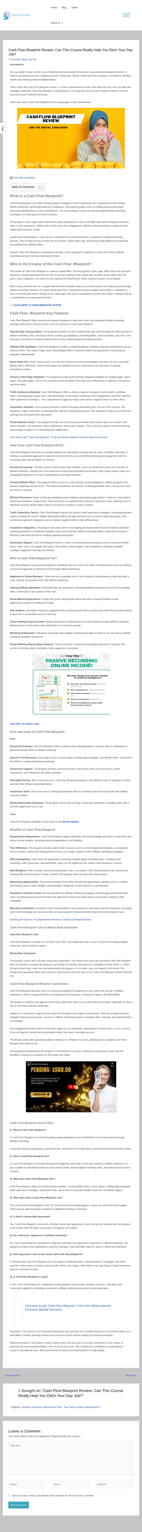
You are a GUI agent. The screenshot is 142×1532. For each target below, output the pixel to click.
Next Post (132, 1375)
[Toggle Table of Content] (39, 187)
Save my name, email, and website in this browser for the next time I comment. (53, 1495)
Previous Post (12, 1375)
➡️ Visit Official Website (22, 177)
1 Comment (14, 59)
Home (54, 7)
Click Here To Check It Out (24, 724)
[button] (62, 22)
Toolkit (74, 7)
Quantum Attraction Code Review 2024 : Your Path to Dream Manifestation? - (61, 1407)
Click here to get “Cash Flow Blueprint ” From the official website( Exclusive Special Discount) (58, 437)
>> (35, 305)
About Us (56, 22)
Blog (64, 7)
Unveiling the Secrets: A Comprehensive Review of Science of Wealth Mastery (50, 919)
